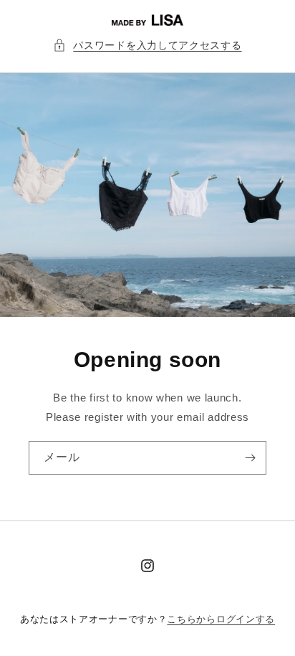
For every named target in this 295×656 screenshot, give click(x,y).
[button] (147, 45)
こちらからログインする (221, 619)
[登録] (250, 458)
